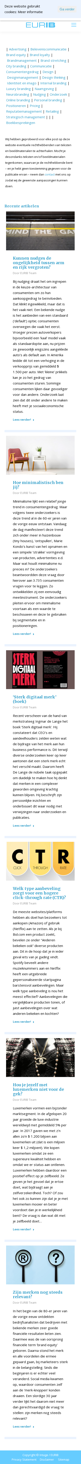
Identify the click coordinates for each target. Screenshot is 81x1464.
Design (48, 71)
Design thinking (53, 77)
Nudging (39, 94)
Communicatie (41, 66)
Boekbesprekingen (20, 122)
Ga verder (67, 9)
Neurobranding (17, 94)
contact (50, 174)
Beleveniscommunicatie (48, 49)
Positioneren (16, 105)
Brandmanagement (22, 60)
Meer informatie (30, 11)
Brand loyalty (40, 54)
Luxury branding (18, 88)
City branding (16, 66)
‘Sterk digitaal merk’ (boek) (34, 699)
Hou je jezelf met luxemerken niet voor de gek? (38, 1089)
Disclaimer (47, 1459)
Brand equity (16, 54)
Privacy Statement (24, 1459)
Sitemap (63, 1459)
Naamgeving (44, 88)
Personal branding (48, 100)
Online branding (18, 100)
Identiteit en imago (21, 83)
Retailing (52, 111)
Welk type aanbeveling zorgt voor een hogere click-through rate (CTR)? (39, 893)
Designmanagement (22, 77)
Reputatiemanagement (24, 111)
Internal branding (53, 83)
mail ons (12, 25)
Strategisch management (25, 117)
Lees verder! (22, 420)
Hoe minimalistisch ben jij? (38, 484)
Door (24, 273)
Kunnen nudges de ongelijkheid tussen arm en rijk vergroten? (38, 263)
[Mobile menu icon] (73, 25)
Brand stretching (53, 60)
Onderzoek (58, 94)
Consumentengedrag (22, 71)
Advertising (18, 49)
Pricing (35, 105)
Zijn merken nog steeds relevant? (38, 1294)
